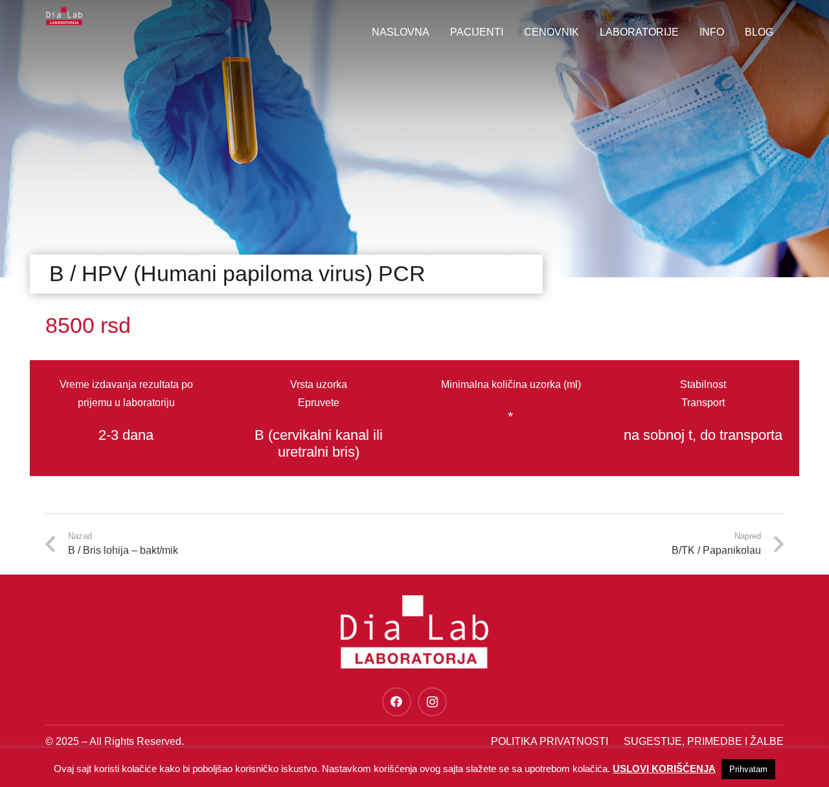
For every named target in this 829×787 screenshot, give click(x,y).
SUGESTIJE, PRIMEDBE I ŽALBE (704, 741)
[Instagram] (432, 701)
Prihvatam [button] (748, 769)
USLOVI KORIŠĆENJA (664, 768)
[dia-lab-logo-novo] (64, 16)
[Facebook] (396, 701)
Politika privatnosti (549, 741)
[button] (730, 32)
